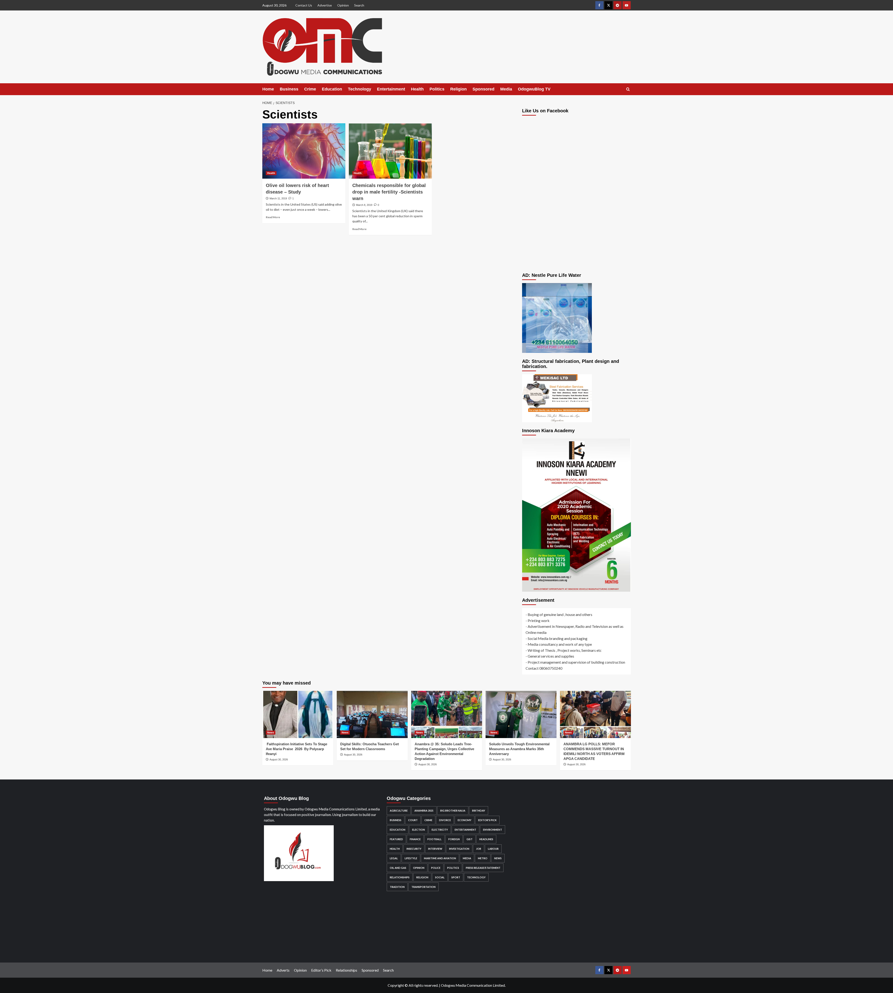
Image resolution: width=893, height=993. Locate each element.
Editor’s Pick (321, 970)
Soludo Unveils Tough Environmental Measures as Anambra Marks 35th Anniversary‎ (519, 749)
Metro (482, 858)
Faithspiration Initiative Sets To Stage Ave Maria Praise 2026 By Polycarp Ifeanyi (296, 749)
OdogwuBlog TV (534, 89)
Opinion (343, 5)
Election (418, 829)
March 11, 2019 (278, 198)
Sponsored (483, 89)
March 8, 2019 (364, 205)
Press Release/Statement (483, 867)
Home (268, 89)
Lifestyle (411, 858)
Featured (396, 839)
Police (435, 867)
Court (413, 820)
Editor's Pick (487, 820)
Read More (273, 217)
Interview (435, 848)
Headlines (486, 839)
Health (417, 89)
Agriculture (399, 810)
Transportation (423, 886)
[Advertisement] (576, 227)
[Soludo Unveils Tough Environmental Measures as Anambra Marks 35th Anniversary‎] (521, 714)
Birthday (478, 810)
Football (434, 839)
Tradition (397, 886)
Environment (492, 829)
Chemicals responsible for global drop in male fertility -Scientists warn (389, 192)
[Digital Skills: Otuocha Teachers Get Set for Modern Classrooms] (372, 714)
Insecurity (414, 848)
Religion (458, 89)
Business (289, 89)
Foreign (454, 839)
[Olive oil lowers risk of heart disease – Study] (303, 151)
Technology (359, 89)
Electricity (440, 829)
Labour (493, 848)
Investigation (459, 848)
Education (332, 89)
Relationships (400, 877)
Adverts (283, 970)
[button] (628, 89)
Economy (464, 820)
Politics (437, 89)
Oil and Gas (398, 867)
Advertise (324, 5)
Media (506, 89)
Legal (394, 858)
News (270, 732)
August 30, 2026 (279, 759)
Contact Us (303, 5)
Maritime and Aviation (440, 858)
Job (478, 848)
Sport (455, 877)
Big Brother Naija (452, 810)
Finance (415, 839)
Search (359, 5)
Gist (469, 839)
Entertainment (391, 89)
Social (440, 877)
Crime (310, 89)
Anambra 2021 (423, 810)
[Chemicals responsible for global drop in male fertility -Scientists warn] (390, 151)
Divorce (445, 820)
